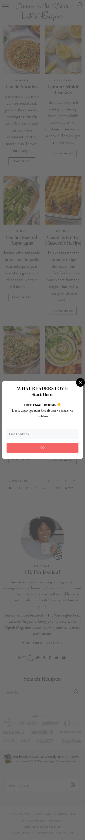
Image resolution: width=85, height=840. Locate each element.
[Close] (80, 382)
